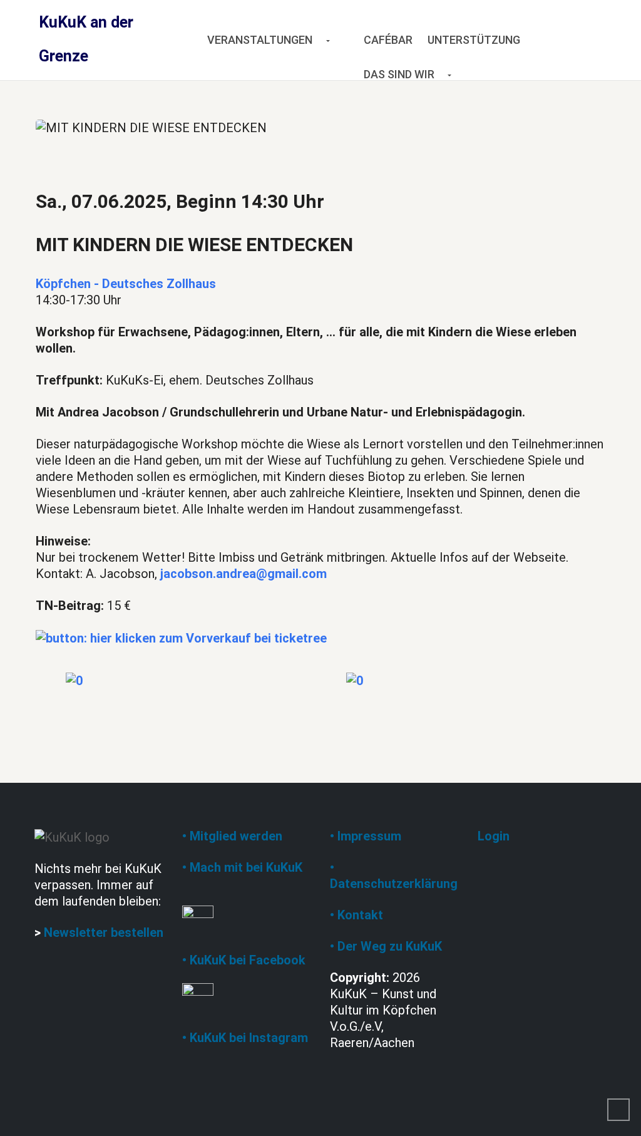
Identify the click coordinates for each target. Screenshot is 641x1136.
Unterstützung (474, 39)
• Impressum (365, 836)
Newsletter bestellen (103, 932)
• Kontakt (356, 914)
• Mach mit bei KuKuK (242, 867)
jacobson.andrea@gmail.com (243, 573)
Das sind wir (399, 74)
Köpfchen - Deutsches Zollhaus (126, 283)
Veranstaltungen (259, 39)
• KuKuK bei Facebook (243, 960)
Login (494, 836)
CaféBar (388, 39)
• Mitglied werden (232, 836)
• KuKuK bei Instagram (245, 1037)
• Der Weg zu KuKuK (386, 946)
